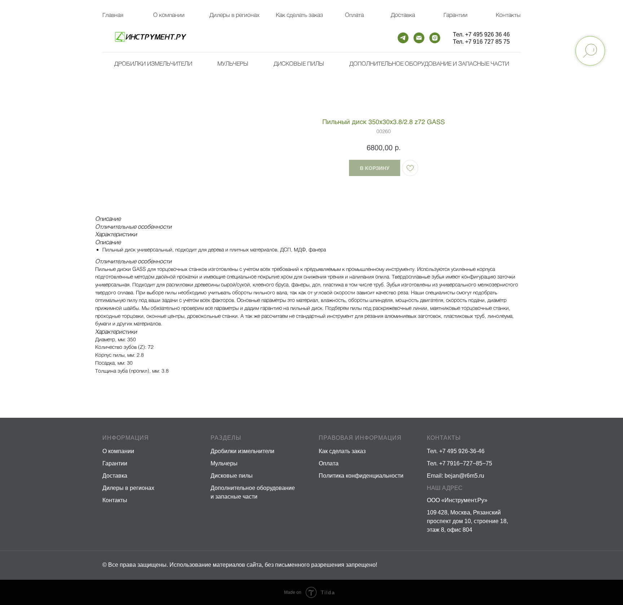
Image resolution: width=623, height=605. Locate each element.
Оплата (354, 14)
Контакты (508, 14)
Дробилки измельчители (153, 63)
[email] (419, 37)
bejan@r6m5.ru (464, 476)
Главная (112, 14)
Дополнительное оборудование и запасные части (429, 63)
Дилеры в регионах (234, 14)
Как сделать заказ (342, 451)
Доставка (403, 14)
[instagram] (434, 37)
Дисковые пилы (299, 63)
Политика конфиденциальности (361, 476)
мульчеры (232, 63)
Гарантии (455, 14)
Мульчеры (224, 463)
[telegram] (403, 37)
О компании (169, 14)
